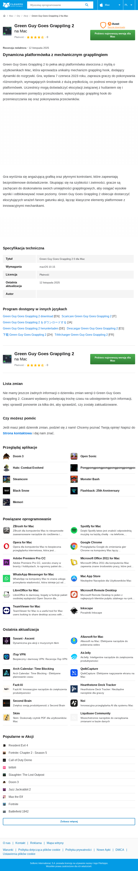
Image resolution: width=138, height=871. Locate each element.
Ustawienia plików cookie (19, 853)
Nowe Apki (104, 849)
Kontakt (20, 843)
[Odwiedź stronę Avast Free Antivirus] (112, 25)
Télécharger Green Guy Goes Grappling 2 (81, 334)
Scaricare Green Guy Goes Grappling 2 (87, 316)
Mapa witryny (55, 843)
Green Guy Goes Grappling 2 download (28, 316)
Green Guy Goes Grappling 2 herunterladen (30, 328)
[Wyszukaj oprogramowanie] (86, 5)
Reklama (36, 843)
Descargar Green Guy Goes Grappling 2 (92, 328)
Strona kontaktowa (17, 433)
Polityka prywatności (78, 849)
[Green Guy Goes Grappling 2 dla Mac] (7, 31)
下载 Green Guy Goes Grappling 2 (24, 334)
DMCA (120, 849)
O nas (6, 843)
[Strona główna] (4, 16)
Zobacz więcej (69, 821)
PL (126, 4)
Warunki (8, 849)
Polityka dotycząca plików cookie (39, 849)
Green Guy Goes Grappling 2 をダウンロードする (34, 322)
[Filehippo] (13, 5)
